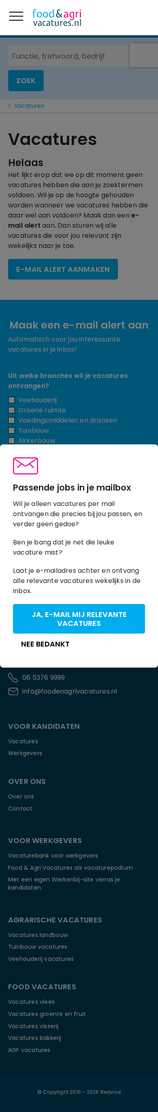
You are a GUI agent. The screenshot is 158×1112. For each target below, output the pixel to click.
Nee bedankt (45, 644)
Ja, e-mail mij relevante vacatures (79, 618)
